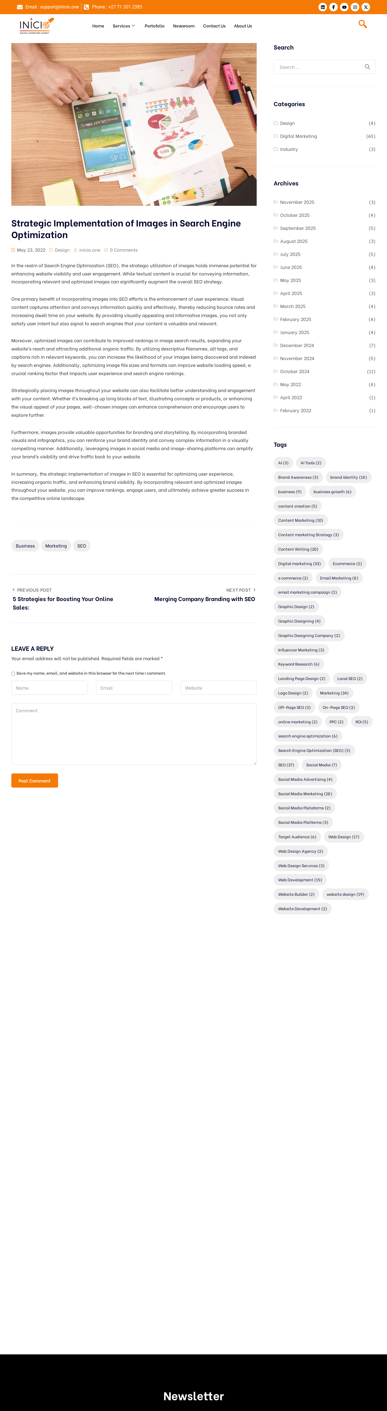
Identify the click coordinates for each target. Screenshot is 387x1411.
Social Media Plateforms (304, 808)
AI (283, 462)
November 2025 (297, 201)
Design (62, 249)
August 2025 (294, 241)
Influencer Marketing (301, 650)
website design (345, 894)
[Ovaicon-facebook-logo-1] (333, 7)
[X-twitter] (366, 7)
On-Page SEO (339, 707)
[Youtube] (344, 7)
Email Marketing (339, 578)
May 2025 (290, 280)
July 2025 (290, 254)
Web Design (344, 836)
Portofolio (155, 25)
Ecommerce (347, 563)
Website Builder (296, 894)
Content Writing (298, 549)
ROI (362, 721)
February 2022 (295, 410)
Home (98, 25)
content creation (297, 506)
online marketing (298, 721)
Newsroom (184, 25)
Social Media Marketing (305, 793)
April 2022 (291, 397)
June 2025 (291, 267)
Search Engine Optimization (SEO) (314, 750)
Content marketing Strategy (308, 534)
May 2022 (290, 384)
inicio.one (89, 249)
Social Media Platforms (303, 822)
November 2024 (297, 358)
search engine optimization (308, 736)
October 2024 (295, 371)
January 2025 (294, 332)
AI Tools (311, 462)
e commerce (293, 578)
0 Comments (124, 249)
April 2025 (291, 293)
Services (121, 25)
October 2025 (295, 214)
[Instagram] (355, 7)
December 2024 (297, 345)
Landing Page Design (302, 678)
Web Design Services (301, 865)
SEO (81, 545)
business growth (333, 491)
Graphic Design (296, 606)
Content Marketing (300, 520)
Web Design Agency (300, 851)
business (25, 545)
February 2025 (295, 319)
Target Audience (297, 836)
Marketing (56, 545)
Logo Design (293, 693)
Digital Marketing (298, 135)
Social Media (321, 765)
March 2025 (293, 306)
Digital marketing (299, 563)
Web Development (300, 879)
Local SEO (350, 678)
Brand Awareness (298, 477)
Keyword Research (299, 664)
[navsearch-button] (363, 25)
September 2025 (298, 228)
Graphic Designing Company (309, 635)
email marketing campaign (307, 592)
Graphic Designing (299, 621)
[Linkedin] (322, 7)
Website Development (302, 908)
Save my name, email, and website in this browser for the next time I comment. (91, 673)
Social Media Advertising (305, 779)
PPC (336, 721)
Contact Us (214, 25)
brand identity (348, 477)
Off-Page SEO (294, 707)
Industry (289, 149)
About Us (243, 25)
